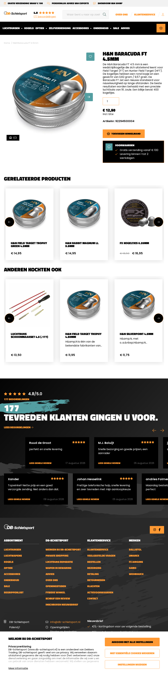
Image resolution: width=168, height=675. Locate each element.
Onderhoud (101, 28)
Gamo (132, 568)
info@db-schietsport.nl (65, 622)
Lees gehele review (40, 463)
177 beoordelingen (45, 16)
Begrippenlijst (13, 592)
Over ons (122, 14)
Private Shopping (57, 555)
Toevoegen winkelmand (126, 134)
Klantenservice (144, 14)
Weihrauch (136, 574)
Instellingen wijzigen (132, 664)
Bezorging (94, 568)
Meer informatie (18, 668)
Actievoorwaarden (100, 592)
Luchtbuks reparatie (59, 561)
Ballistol (135, 549)
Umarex (134, 555)
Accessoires (81, 28)
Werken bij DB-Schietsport (63, 549)
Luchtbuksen (11, 28)
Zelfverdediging (60, 28)
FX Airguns (136, 561)
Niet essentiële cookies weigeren (132, 653)
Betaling (93, 574)
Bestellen (94, 561)
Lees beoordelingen (17, 427)
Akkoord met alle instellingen (132, 642)
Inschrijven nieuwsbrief (62, 604)
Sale (116, 28)
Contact (92, 598)
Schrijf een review (58, 598)
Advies (125, 28)
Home (7, 43)
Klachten (93, 586)
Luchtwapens (13, 555)
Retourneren (96, 580)
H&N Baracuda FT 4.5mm (25, 43)
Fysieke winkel (55, 592)
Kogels (29, 28)
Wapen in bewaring (58, 568)
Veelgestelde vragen (101, 555)
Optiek (40, 28)
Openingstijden (56, 586)
